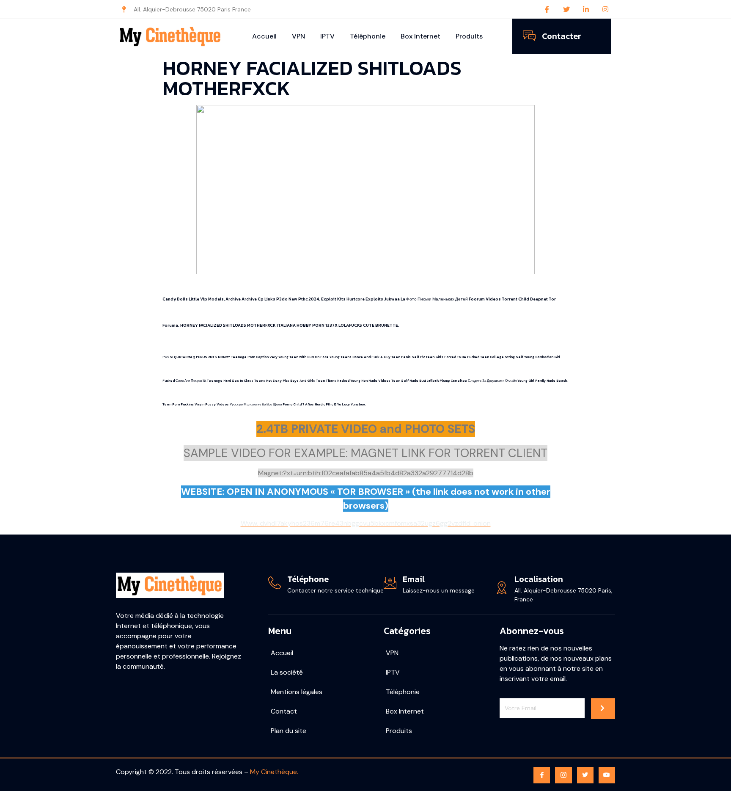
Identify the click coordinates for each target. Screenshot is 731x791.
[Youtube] (607, 775)
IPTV (327, 36)
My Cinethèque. (274, 771)
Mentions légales (296, 691)
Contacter (561, 36)
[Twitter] (566, 9)
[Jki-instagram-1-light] (563, 775)
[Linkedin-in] (586, 9)
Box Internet (420, 36)
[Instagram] (605, 9)
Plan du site (288, 730)
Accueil (264, 36)
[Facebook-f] (547, 9)
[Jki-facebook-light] (541, 775)
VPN (298, 36)
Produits (469, 36)
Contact (284, 711)
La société (287, 672)
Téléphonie (367, 36)
